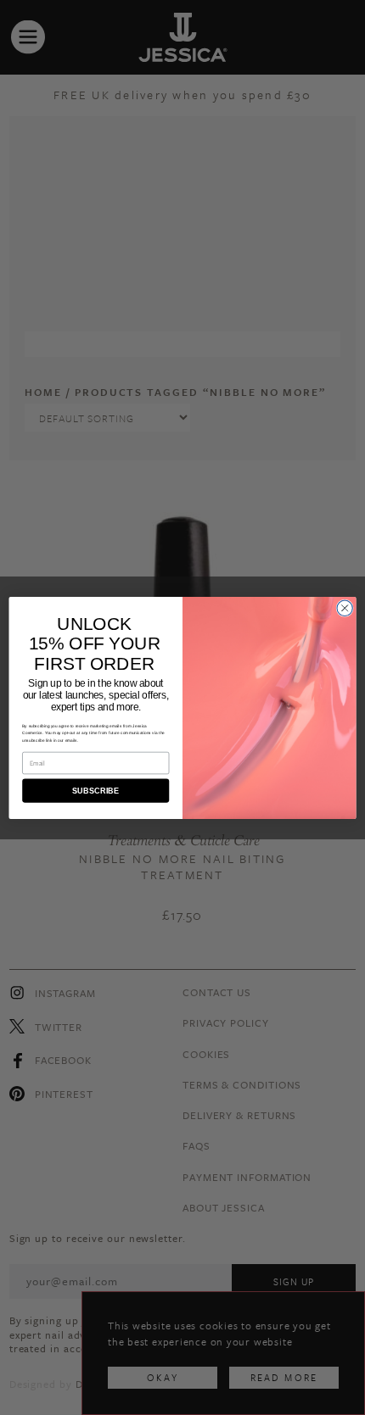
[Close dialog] (344, 608)
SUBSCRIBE (96, 790)
